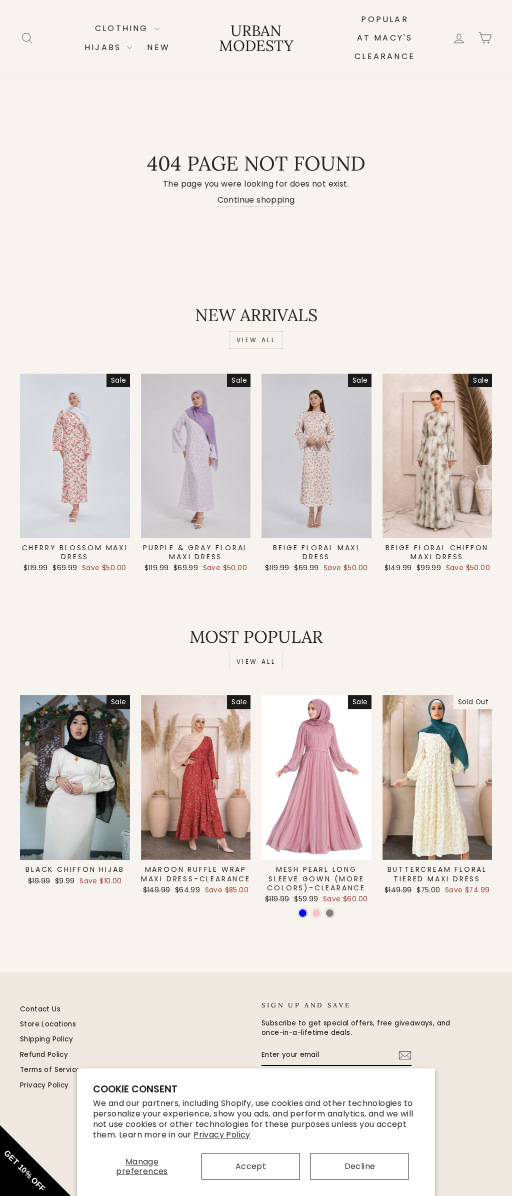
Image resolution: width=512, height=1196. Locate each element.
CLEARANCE (384, 56)
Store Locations (48, 1024)
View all (256, 340)
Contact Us (40, 1009)
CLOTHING (123, 28)
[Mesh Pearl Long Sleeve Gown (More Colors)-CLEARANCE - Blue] (303, 913)
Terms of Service (50, 1069)
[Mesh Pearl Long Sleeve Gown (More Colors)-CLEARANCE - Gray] (329, 913)
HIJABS (104, 47)
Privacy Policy (222, 1134)
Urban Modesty (256, 38)
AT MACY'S (385, 38)
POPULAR (384, 19)
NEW (158, 47)
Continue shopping (256, 200)
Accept (251, 1166)
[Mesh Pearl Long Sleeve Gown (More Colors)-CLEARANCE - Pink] (316, 913)
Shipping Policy (46, 1039)
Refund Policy (44, 1054)
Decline (360, 1166)
